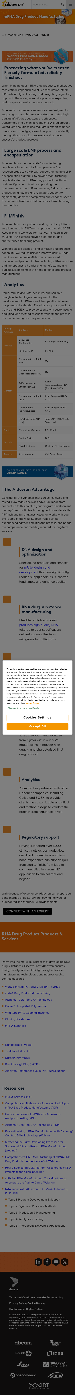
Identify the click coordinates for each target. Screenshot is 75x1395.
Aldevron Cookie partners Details (23, 708)
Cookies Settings (37, 718)
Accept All (37, 726)
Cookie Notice (32, 703)
